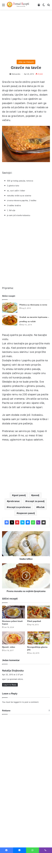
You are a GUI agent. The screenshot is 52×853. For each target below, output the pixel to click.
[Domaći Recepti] (18, 5)
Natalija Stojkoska (13, 670)
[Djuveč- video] (13, 637)
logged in (18, 702)
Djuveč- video (8, 647)
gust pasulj (20, 495)
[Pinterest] (17, 522)
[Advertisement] (26, 33)
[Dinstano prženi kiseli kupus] (13, 612)
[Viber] (38, 522)
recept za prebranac (19, 507)
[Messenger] (28, 522)
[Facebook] (7, 522)
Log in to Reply (9, 685)
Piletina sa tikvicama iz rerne (33, 305)
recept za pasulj (35, 501)
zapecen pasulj (26, 513)
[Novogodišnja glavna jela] (38, 637)
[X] (12, 522)
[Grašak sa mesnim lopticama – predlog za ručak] (9, 320)
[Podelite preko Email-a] (43, 522)
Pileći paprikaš (34, 621)
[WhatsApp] (33, 522)
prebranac (14, 501)
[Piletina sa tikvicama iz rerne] (9, 308)
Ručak (41, 507)
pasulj (36, 495)
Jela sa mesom (26, 62)
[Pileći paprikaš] (38, 612)
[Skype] (22, 522)
